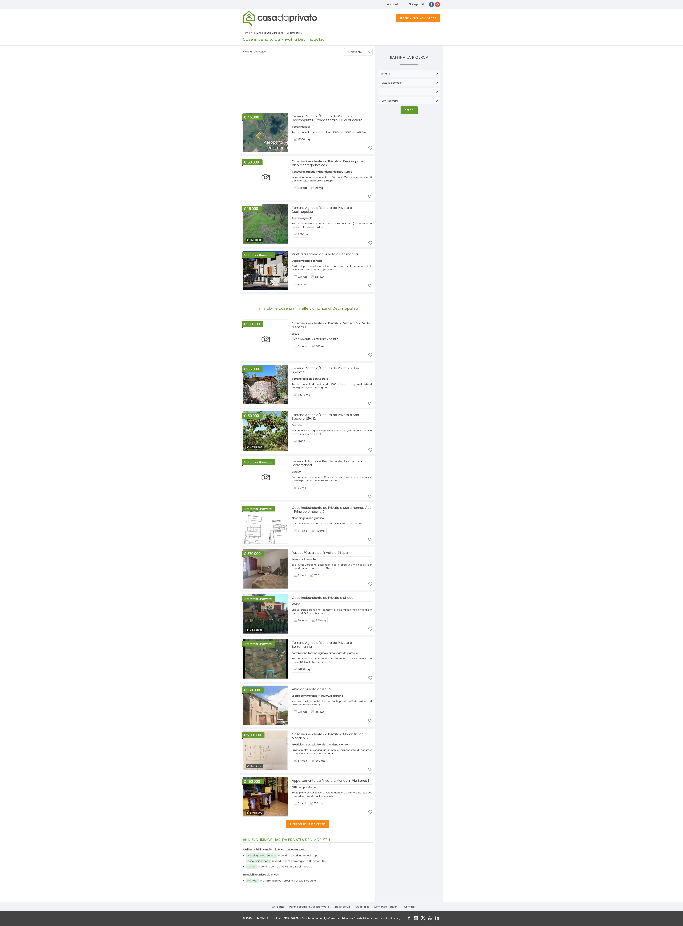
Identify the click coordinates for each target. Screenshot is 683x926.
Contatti (409, 907)
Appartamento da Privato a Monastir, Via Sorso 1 (330, 780)
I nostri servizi (342, 907)
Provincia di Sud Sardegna (268, 33)
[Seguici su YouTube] (430, 918)
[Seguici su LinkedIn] (437, 918)
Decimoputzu (294, 33)
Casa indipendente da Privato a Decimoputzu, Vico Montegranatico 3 (328, 163)
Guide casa (362, 907)
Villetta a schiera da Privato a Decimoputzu (326, 254)
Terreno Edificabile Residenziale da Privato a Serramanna (327, 463)
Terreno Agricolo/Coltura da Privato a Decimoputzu (322, 209)
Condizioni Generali (313, 918)
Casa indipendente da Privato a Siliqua (322, 597)
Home (246, 33)
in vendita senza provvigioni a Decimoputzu (286, 861)
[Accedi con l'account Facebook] (431, 4)
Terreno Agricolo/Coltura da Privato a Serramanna (322, 644)
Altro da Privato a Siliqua (311, 689)
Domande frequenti (386, 907)
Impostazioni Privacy (387, 918)
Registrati (417, 4)
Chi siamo (278, 907)
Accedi (393, 4)
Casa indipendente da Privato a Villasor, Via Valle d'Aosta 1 (331, 325)
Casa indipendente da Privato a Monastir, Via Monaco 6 (328, 736)
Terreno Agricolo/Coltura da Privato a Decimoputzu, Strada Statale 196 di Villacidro (327, 118)
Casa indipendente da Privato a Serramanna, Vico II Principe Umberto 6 (332, 509)
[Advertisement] (308, 86)
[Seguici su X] (423, 918)
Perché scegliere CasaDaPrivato (309, 907)
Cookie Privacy (363, 918)
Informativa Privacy (339, 918)
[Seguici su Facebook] (409, 918)
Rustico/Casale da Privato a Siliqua (320, 552)
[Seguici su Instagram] (416, 918)
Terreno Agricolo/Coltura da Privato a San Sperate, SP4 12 (325, 417)
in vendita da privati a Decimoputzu (284, 855)
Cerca (409, 110)
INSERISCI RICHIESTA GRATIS (307, 824)
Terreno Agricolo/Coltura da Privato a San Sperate (325, 370)
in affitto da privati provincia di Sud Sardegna (281, 880)
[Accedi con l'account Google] (437, 4)
